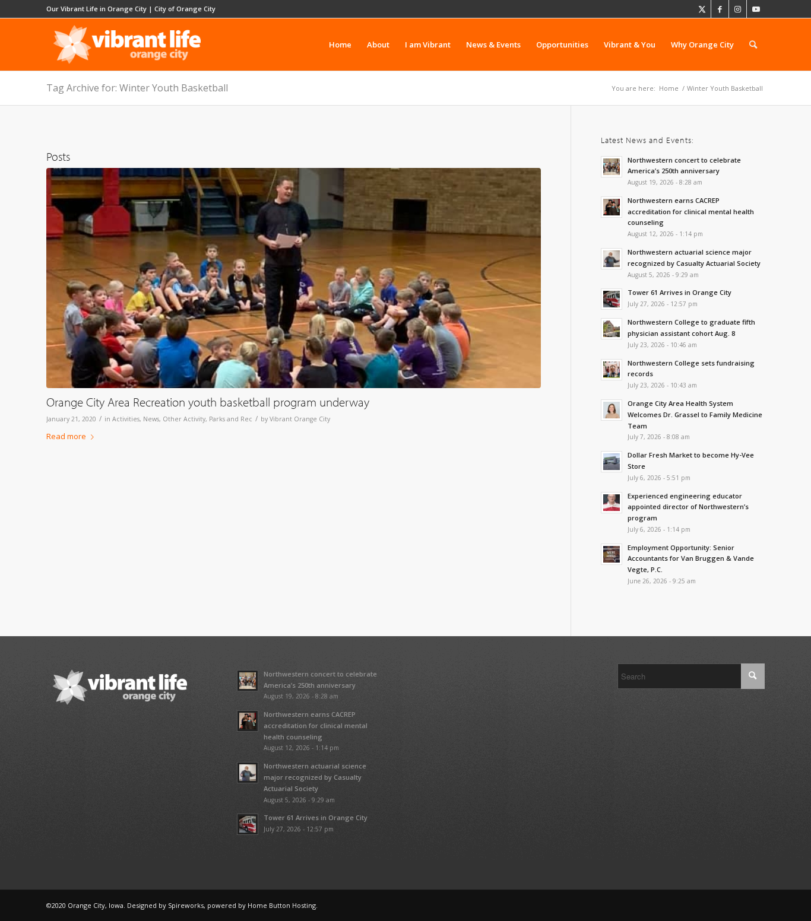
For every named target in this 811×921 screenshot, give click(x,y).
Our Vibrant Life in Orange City (96, 8)
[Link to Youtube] (756, 9)
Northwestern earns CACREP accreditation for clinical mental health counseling (691, 211)
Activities (126, 419)
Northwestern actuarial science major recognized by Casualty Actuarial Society (315, 777)
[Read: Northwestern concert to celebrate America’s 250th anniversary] (611, 166)
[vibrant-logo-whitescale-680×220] (127, 44)
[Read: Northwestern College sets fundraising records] (611, 369)
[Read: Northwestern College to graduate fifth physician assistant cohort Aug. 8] (611, 328)
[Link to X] (702, 9)
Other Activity (184, 419)
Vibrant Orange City (300, 419)
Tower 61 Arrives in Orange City (679, 292)
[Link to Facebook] (719, 9)
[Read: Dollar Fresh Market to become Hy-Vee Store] (611, 461)
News (151, 419)
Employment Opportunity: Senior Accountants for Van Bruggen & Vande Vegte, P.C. (691, 558)
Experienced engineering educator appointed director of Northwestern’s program (688, 507)
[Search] (753, 44)
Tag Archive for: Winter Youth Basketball (137, 87)
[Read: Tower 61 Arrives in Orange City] (611, 299)
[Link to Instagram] (737, 9)
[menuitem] (340, 44)
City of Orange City (185, 8)
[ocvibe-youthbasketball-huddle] (293, 278)
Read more (66, 436)
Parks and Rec (230, 419)
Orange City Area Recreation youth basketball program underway (207, 401)
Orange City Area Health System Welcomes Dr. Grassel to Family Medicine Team (695, 414)
